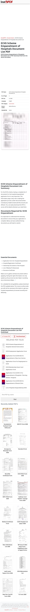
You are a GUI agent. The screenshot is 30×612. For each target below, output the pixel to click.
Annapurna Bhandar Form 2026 (7, 450)
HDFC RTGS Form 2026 (7, 497)
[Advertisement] (15, 20)
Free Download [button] (19, 336)
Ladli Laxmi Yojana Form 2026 (7, 572)
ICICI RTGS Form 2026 (22, 474)
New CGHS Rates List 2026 (7, 545)
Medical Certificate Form (7, 522)
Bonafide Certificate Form (7, 474)
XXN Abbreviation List (22, 572)
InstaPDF (3, 38)
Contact (15, 610)
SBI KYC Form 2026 (22, 424)
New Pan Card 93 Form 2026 (7, 595)
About (11, 610)
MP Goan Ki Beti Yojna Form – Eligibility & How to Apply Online (22, 547)
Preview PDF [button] (5, 336)
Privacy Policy (21, 610)
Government (10, 38)
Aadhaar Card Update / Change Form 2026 (22, 498)
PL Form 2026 (22, 594)
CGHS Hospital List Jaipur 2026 (22, 522)
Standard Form (22, 449)
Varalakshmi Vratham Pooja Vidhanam (7, 426)
